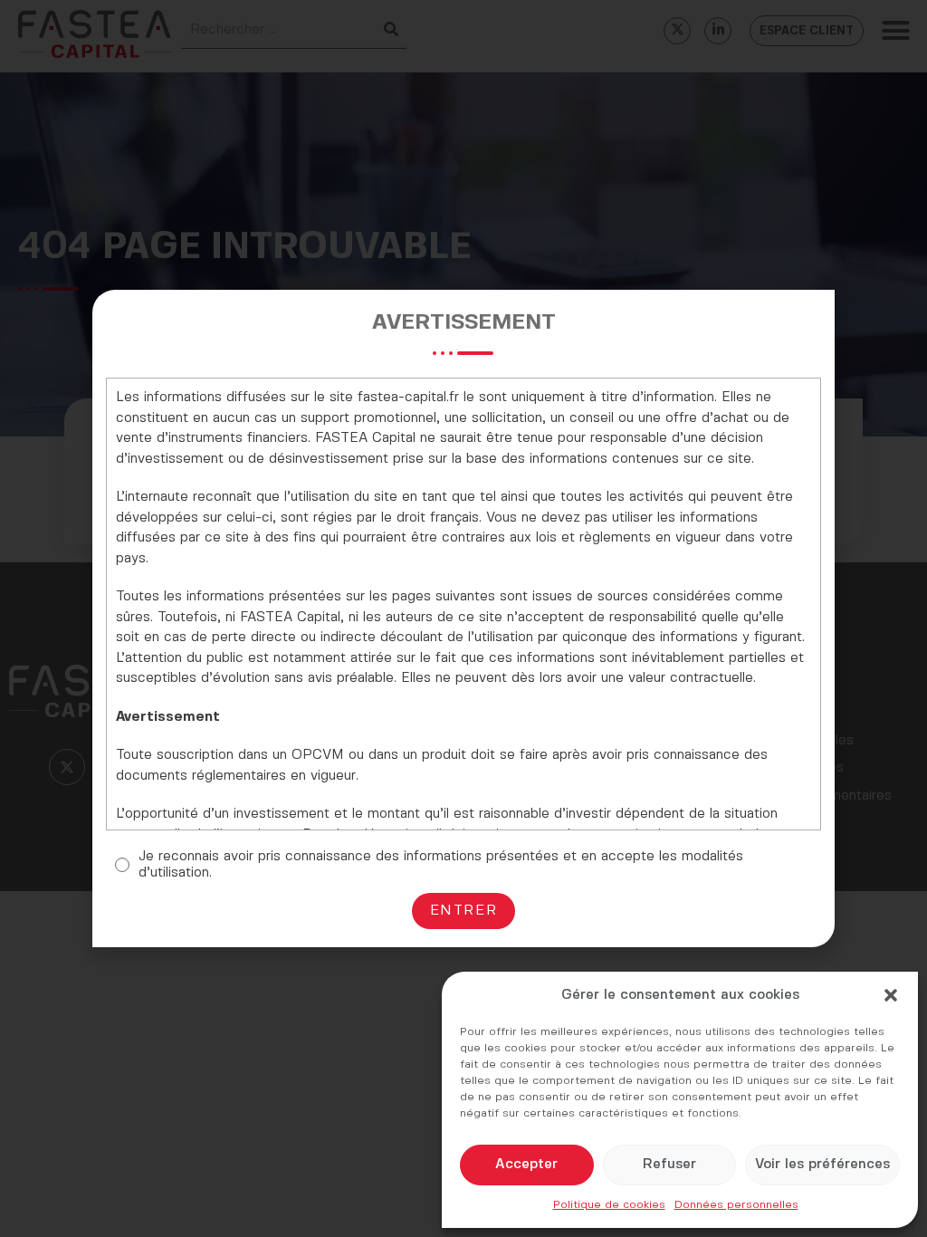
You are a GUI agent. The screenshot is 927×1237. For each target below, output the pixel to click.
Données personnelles (736, 1205)
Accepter (526, 1164)
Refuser (669, 1164)
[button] (891, 995)
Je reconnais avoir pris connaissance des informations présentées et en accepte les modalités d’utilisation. (441, 864)
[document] (463, 618)
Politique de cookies (609, 1205)
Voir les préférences (822, 1164)
